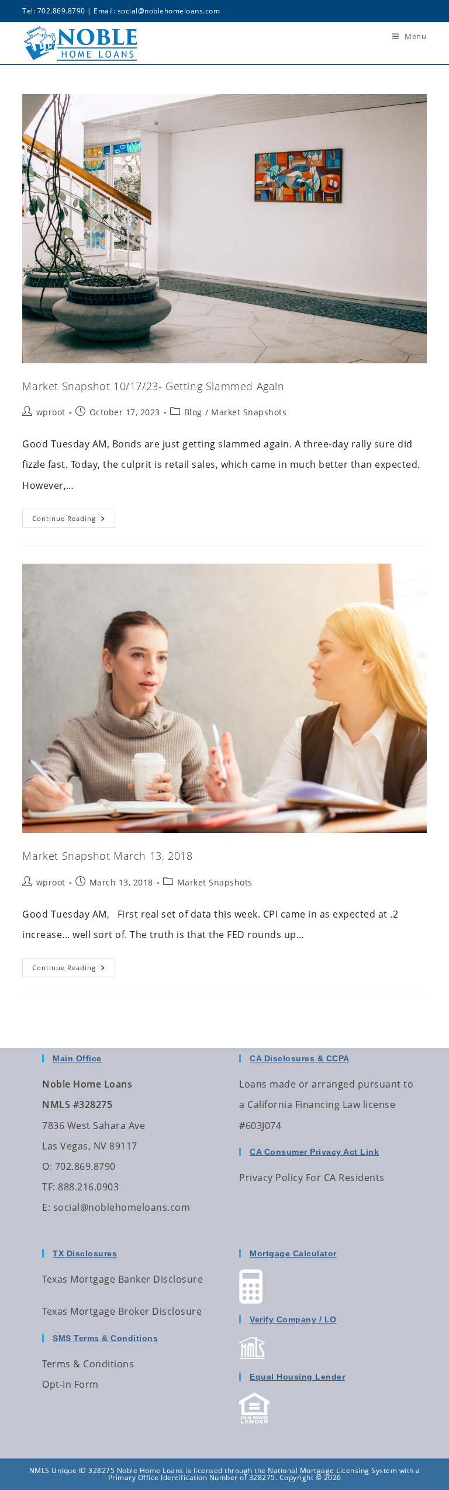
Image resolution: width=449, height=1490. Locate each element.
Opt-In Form (70, 1384)
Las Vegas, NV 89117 (89, 1146)
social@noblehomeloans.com (169, 11)
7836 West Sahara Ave (93, 1125)
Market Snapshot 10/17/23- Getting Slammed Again (153, 386)
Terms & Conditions (88, 1363)
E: (46, 1207)
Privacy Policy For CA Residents (312, 1177)
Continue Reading (73, 516)
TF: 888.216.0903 (80, 1186)
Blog (193, 412)
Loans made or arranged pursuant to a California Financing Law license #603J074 (326, 1104)
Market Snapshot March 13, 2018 (107, 856)
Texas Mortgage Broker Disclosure (122, 1311)
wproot (50, 412)
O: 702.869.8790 (79, 1166)
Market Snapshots (248, 412)
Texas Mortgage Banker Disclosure (122, 1279)
